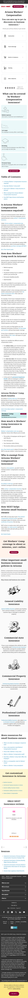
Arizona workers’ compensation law (14, 223)
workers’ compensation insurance (13, 489)
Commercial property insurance (11, 683)
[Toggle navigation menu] (26, 7)
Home (3, 876)
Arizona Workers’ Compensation (10, 793)
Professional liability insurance (9, 720)
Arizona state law (12, 398)
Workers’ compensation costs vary (10, 431)
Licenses (18, 921)
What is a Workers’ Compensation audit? (14, 754)
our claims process (12, 527)
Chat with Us (14, 905)
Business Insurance (7, 782)
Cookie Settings (16, 988)
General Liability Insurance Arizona (11, 787)
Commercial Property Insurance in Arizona (13, 785)
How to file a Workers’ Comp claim (12, 751)
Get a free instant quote (7, 249)
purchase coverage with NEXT (18, 246)
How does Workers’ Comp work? (12, 186)
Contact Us (14, 902)
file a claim (12, 335)
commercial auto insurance (19, 647)
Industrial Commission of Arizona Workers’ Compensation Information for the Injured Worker (15, 866)
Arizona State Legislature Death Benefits (14, 871)
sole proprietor (10, 468)
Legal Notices (13, 955)
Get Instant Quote (5, 534)
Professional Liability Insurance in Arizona (12, 790)
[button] (14, 36)
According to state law (7, 483)
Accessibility (23, 921)
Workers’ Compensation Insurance (13, 876)
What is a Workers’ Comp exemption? (13, 765)
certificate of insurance (7, 522)
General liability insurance (8, 609)
